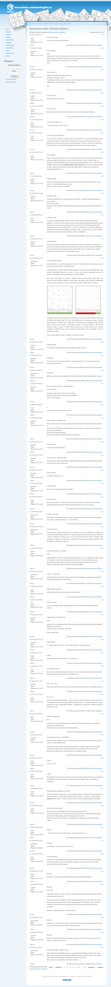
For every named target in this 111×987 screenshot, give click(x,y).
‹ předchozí (58, 967)
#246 (102, 871)
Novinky (8, 32)
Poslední (101, 32)
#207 (102, 133)
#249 (102, 932)
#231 (102, 615)
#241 (102, 788)
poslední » (100, 967)
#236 (102, 694)
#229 (102, 586)
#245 (102, 854)
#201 (102, 35)
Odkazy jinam (10, 53)
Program (8, 34)
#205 (102, 106)
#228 (102, 571)
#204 (102, 93)
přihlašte (51, 32)
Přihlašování (9, 40)
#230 (102, 600)
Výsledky (8, 42)
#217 (102, 383)
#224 (102, 497)
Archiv (8, 56)
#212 (102, 239)
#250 (102, 947)
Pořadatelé (9, 48)
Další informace (10, 45)
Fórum (8, 50)
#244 (102, 840)
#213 (102, 258)
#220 (102, 442)
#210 (102, 193)
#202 (102, 48)
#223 (102, 483)
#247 (102, 884)
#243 (102, 827)
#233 (102, 653)
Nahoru (32, 45)
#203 (102, 69)
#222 (102, 470)
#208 (102, 152)
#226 (102, 526)
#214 (102, 342)
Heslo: (14, 71)
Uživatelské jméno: (14, 65)
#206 (102, 119)
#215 (102, 355)
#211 (102, 215)
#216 (102, 370)
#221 (102, 455)
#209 (102, 176)
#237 (102, 714)
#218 (102, 404)
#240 (102, 771)
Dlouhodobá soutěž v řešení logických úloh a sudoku (57, 23)
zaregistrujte (61, 32)
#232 (102, 639)
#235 (102, 681)
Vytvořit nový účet (11, 79)
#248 (102, 917)
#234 (102, 666)
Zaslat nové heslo (11, 82)
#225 (102, 511)
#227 (102, 548)
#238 (102, 735)
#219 (102, 418)
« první (51, 967)
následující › (91, 967)
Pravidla (8, 37)
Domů (31, 23)
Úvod (7, 29)
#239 (102, 758)
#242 (102, 805)
